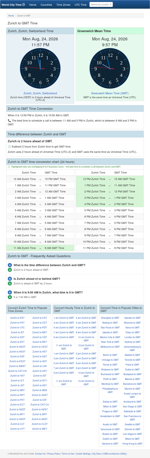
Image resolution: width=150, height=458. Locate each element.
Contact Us (40, 453)
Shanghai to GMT (110, 317)
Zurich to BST (40, 342)
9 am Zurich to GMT (64, 337)
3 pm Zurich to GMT (64, 358)
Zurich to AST (40, 351)
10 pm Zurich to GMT (86, 374)
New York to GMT (110, 342)
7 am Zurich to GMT (64, 332)
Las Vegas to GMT (132, 434)
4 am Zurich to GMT (86, 322)
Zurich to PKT (17, 399)
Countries (46, 4)
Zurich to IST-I (40, 380)
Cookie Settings (83, 453)
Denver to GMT (132, 429)
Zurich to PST (17, 322)
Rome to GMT (110, 364)
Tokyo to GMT (132, 332)
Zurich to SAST (40, 395)
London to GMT (133, 337)
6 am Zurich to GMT (86, 327)
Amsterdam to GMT (110, 416)
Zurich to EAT (40, 399)
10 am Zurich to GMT (86, 338)
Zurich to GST (40, 356)
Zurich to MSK (39, 390)
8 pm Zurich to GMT (86, 368)
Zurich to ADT (40, 361)
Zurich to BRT (40, 414)
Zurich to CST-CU (39, 404)
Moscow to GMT (132, 322)
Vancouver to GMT (110, 429)
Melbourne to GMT (110, 346)
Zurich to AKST (40, 419)
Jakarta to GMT (110, 332)
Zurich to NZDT (17, 409)
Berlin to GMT (110, 355)
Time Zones (63, 4)
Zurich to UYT (17, 428)
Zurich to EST (17, 317)
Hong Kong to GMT (132, 443)
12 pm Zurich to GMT (86, 347)
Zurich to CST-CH (17, 371)
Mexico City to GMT (110, 337)
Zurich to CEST (40, 346)
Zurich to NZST (40, 409)
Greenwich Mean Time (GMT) (109, 93)
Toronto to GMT (133, 359)
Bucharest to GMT (110, 374)
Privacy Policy (53, 453)
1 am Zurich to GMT (64, 317)
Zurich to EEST (17, 361)
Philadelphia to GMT (110, 390)
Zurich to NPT (17, 395)
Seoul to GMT (132, 327)
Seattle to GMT (132, 424)
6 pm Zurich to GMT (86, 363)
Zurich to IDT (39, 375)
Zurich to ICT (17, 380)
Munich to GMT (132, 388)
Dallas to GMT (110, 401)
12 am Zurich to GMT (86, 382)
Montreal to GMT (110, 383)
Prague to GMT (110, 411)
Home (34, 4)
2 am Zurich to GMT (86, 317)
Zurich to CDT (40, 337)
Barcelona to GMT (132, 383)
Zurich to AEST (17, 351)
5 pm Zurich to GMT (64, 363)
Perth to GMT (110, 379)
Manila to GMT (132, 379)
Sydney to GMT (133, 342)
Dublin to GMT (110, 438)
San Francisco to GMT (132, 417)
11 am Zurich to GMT (64, 347)
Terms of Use (68, 453)
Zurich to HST (17, 375)
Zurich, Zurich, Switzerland (40, 93)
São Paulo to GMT (110, 327)
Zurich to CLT (17, 424)
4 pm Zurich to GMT (86, 358)
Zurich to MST (39, 332)
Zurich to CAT (40, 366)
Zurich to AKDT (17, 419)
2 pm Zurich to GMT (86, 353)
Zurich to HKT (40, 371)
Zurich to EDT (17, 337)
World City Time (12, 5)
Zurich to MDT (17, 390)
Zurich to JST (17, 385)
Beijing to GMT (110, 322)
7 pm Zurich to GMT (64, 368)
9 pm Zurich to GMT (64, 372)
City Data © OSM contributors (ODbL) (109, 453)
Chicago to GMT (110, 359)
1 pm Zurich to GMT (64, 353)
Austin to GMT (110, 424)
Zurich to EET (17, 342)
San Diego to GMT (132, 406)
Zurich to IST (17, 332)
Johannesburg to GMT (132, 348)
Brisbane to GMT (110, 369)
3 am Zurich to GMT (64, 322)
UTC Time (81, 4)
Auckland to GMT (132, 401)
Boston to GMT (110, 434)
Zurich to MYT (17, 414)
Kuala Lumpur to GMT (132, 395)
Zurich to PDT (40, 327)
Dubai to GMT (132, 369)
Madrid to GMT (132, 355)
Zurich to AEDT (17, 346)
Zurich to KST (40, 385)
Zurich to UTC (17, 327)
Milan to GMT (110, 406)
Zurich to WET (39, 428)
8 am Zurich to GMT (86, 332)
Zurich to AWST (17, 366)
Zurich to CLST (40, 424)
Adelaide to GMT (132, 411)
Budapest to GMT (132, 374)
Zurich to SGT (17, 356)
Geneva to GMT (110, 443)
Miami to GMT (132, 438)
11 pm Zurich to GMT (64, 382)
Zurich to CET (40, 322)
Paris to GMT (132, 364)
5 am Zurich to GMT (64, 327)
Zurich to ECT (17, 404)
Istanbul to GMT (132, 317)
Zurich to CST (40, 317)
